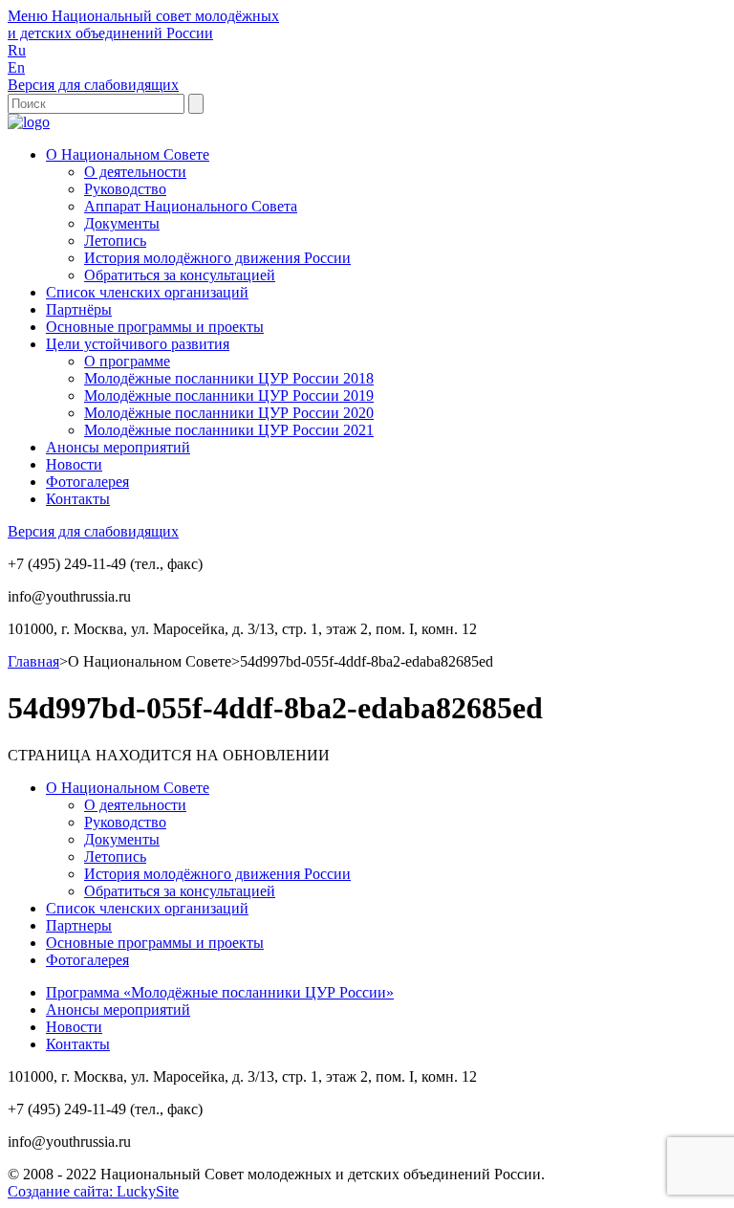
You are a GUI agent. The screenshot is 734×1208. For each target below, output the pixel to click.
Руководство (125, 189)
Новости (74, 464)
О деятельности (135, 172)
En (16, 67)
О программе (127, 361)
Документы (122, 223)
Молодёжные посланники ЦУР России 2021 (229, 430)
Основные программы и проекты (155, 326)
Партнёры (79, 309)
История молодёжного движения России (217, 258)
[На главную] (29, 122)
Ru (17, 50)
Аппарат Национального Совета (190, 206)
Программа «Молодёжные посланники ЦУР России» (220, 992)
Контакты (78, 499)
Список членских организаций (147, 292)
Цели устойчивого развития (137, 344)
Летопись (115, 240)
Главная (33, 661)
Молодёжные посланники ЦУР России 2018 (229, 378)
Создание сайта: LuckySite (93, 1191)
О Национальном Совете (127, 154)
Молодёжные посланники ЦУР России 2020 (229, 413)
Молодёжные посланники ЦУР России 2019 (229, 395)
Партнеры (79, 925)
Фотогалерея (87, 481)
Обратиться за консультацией (179, 275)
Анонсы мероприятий (118, 447)
